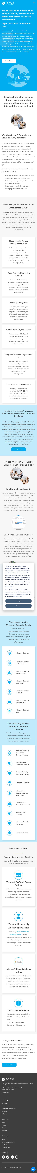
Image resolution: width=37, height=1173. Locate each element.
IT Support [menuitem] (5, 1103)
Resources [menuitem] (5, 1119)
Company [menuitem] (5, 1136)
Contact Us (18, 449)
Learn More (9, 61)
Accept (18, 601)
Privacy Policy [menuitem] (6, 1147)
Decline (18, 605)
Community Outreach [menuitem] (8, 1142)
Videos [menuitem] (4, 1128)
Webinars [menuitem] (4, 1130)
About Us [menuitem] (4, 1139)
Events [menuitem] (4, 1125)
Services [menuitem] (4, 1111)
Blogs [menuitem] (3, 1122)
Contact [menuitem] (4, 1145)
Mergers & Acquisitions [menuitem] (9, 1108)
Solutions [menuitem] (4, 1114)
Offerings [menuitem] (5, 1100)
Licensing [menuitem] (4, 1106)
